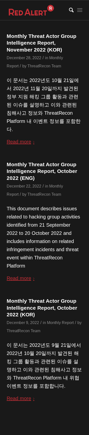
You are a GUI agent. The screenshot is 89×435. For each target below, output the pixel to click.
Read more (19, 141)
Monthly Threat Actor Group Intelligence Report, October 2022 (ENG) (42, 171)
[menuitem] (69, 10)
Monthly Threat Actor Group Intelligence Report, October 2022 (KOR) (42, 307)
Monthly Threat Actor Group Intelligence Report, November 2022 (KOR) (41, 43)
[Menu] (79, 10)
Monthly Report (60, 322)
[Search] (69, 10)
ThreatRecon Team (44, 66)
